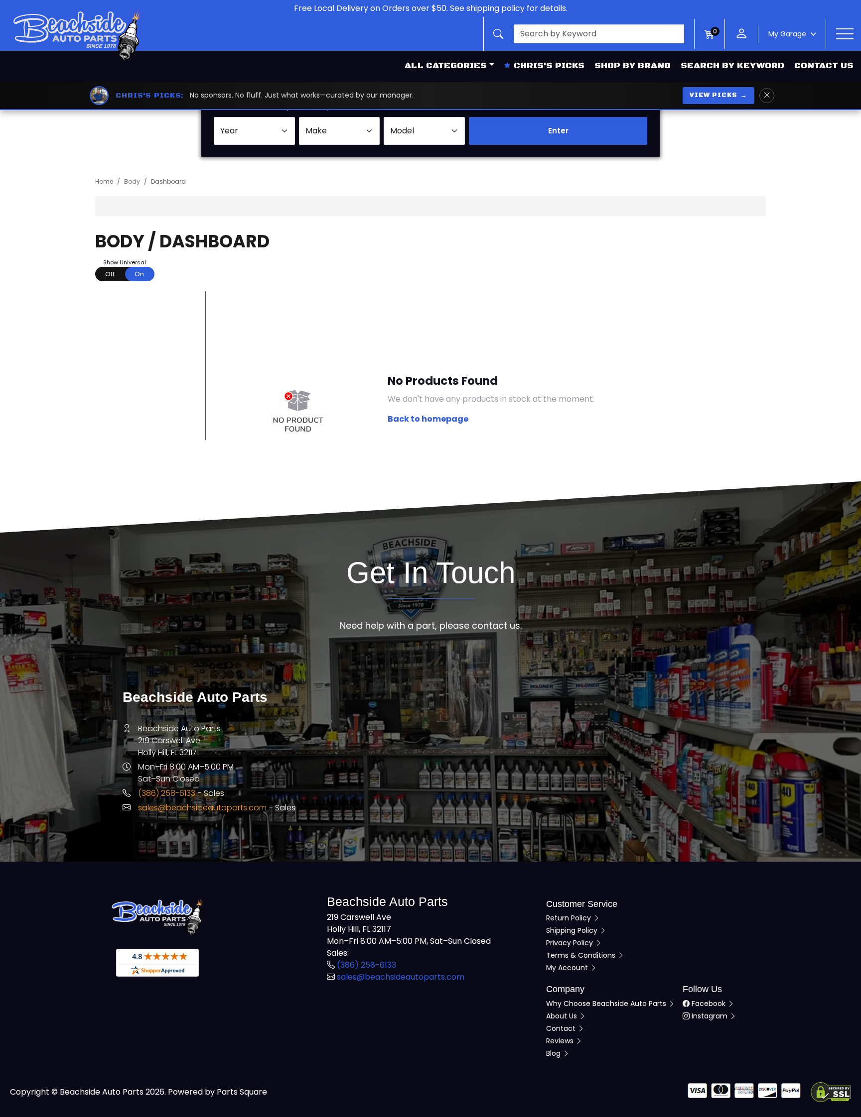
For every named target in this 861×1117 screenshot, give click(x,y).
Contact (561, 1028)
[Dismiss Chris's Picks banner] (766, 95)
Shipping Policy (572, 930)
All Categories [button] (446, 65)
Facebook (708, 1003)
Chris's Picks (549, 65)
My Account (568, 968)
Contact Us (824, 65)
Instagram (709, 1016)
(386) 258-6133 (166, 793)
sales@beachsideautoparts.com (202, 807)
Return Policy (569, 918)
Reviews (560, 1041)
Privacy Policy (570, 943)
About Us (562, 1016)
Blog (554, 1053)
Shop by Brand (632, 65)
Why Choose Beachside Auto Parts (607, 1003)
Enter (558, 130)
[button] (589, 33)
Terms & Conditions (581, 955)
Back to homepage (428, 419)
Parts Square (242, 1092)
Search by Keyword (732, 65)
